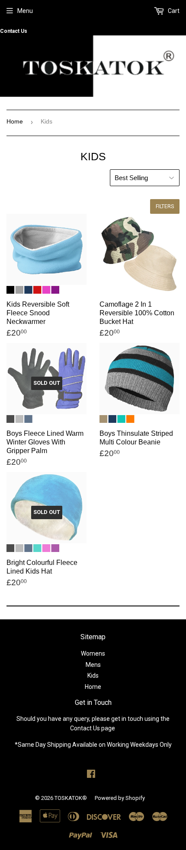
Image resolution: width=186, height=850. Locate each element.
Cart (173, 10)
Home (14, 121)
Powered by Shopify (120, 798)
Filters (165, 206)
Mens (93, 664)
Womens (93, 653)
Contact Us (13, 31)
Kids (93, 675)
